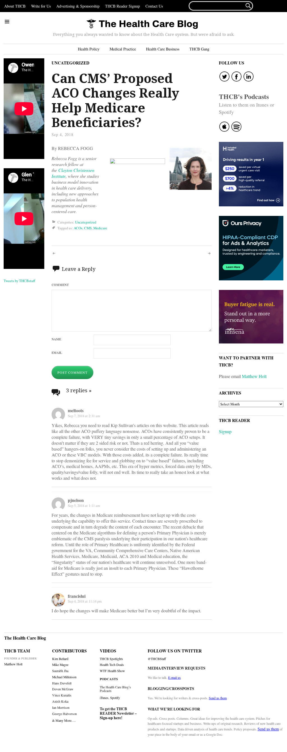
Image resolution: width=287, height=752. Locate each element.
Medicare (100, 227)
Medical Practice (123, 49)
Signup (225, 431)
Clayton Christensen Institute (73, 173)
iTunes (104, 697)
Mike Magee (60, 665)
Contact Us (154, 6)
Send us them (218, 698)
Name (56, 339)
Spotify (115, 697)
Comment (60, 284)
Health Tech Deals (112, 665)
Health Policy (88, 49)
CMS (88, 227)
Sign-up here (110, 718)
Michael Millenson (64, 677)
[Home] (142, 24)
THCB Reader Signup (122, 6)
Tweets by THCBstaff (19, 280)
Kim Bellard (60, 659)
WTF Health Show (112, 671)
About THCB (15, 6)
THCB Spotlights (111, 659)
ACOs (78, 227)
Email (57, 352)
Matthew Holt (254, 376)
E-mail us (174, 677)
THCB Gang (199, 49)
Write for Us (41, 6)
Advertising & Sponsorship (77, 6)
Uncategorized (70, 63)
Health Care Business (162, 49)
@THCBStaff (157, 659)
